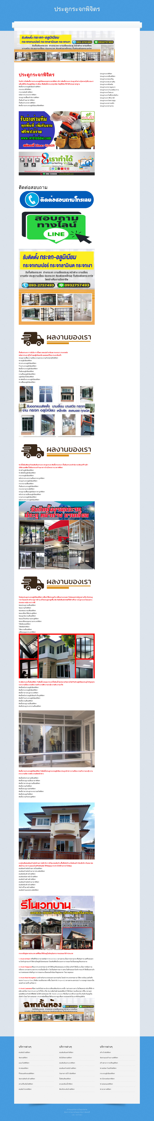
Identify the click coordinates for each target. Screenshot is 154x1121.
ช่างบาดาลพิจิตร (105, 1089)
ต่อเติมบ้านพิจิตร (24, 1052)
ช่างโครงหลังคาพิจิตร (107, 1079)
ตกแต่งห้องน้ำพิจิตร (65, 1084)
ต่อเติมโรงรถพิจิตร (25, 1089)
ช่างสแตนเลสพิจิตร (106, 1084)
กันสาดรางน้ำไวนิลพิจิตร (67, 1073)
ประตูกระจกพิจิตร (77, 7)
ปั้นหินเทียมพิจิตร (65, 1079)
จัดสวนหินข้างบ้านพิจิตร (27, 1079)
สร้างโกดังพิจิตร (105, 1052)
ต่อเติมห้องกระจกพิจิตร (67, 1063)
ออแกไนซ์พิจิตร (24, 1063)
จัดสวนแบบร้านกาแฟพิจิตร (109, 1058)
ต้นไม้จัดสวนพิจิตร (65, 1058)
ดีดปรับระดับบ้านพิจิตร (66, 1089)
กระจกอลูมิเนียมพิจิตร (107, 1073)
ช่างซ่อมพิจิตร (23, 1068)
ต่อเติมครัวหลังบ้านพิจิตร (67, 1068)
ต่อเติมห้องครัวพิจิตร (66, 1052)
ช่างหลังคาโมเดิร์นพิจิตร (108, 1068)
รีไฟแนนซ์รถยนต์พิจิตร (26, 1073)
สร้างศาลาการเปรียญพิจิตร (109, 1063)
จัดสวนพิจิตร (23, 1058)
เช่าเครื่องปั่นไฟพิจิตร (26, 1084)
